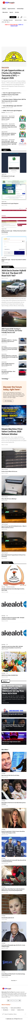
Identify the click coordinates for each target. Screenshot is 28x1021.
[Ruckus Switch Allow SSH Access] (14, 458)
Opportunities (5, 67)
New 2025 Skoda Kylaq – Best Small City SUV (8, 372)
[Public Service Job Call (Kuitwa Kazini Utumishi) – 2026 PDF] (22, 134)
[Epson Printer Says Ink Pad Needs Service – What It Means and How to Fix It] (14, 513)
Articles (3, 96)
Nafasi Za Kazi (5, 116)
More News (5, 749)
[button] (18, 17)
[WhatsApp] (9, 22)
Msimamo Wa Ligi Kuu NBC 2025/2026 (12, 714)
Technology (5, 379)
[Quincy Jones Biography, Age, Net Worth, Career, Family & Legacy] (14, 932)
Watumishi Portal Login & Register (10, 203)
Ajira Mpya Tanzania (8, 20)
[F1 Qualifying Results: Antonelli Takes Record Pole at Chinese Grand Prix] (14, 847)
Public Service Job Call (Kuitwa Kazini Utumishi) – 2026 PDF (9, 134)
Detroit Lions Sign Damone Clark (11, 741)
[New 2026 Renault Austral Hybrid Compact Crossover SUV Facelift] (22, 349)
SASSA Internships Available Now (10, 675)
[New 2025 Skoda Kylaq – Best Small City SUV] (22, 372)
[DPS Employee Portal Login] (14, 163)
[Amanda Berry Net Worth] (14, 904)
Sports (5, 681)
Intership (3, 586)
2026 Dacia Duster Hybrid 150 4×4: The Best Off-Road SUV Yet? (14, 273)
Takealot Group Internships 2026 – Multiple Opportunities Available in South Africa (12, 647)
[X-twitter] (14, 1000)
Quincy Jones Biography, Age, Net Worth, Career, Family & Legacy (13, 945)
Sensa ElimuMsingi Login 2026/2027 (12, 105)
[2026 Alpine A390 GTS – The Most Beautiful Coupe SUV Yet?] (22, 341)
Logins (5, 150)
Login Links (4, 174)
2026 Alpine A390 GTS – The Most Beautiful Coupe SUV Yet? (9, 340)
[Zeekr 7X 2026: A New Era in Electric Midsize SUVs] (22, 364)
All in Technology (8, 400)
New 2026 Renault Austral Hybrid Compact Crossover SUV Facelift (9, 348)
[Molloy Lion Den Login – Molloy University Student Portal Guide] (14, 217)
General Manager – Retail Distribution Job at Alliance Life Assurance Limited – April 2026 (9, 142)
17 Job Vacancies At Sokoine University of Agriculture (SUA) (9, 126)
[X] (4, 22)
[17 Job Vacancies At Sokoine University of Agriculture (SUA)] (22, 126)
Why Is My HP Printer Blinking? (9, 498)
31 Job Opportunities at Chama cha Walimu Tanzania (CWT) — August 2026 (13, 74)
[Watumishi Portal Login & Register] (14, 190)
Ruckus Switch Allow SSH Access (9, 471)
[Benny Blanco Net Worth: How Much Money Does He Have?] (14, 789)
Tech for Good (5, 426)
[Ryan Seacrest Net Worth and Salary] (14, 762)
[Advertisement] (14, 35)
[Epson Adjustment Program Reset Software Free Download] (14, 541)
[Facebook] (2, 22)
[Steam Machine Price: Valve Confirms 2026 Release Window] (14, 415)
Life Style (4, 722)
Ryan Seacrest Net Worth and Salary (10, 775)
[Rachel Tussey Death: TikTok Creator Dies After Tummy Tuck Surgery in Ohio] (14, 818)
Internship (6, 563)
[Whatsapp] (17, 1000)
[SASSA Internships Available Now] (14, 662)
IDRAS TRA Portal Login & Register (12, 110)
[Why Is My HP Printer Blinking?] (14, 485)
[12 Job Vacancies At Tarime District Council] (22, 118)
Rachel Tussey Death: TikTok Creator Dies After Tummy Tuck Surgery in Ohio (13, 832)
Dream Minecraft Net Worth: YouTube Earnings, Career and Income (13, 974)
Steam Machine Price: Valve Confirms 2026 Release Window (12, 431)
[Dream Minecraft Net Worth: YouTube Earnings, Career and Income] (14, 960)
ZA (7, 615)
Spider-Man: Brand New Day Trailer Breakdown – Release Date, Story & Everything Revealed (13, 889)
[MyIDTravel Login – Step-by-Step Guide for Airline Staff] (14, 246)
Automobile (6, 267)
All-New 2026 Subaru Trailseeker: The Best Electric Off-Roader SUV (10, 356)
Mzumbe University (10, 586)
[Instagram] (5, 22)
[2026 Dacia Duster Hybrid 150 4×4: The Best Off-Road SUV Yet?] (14, 288)
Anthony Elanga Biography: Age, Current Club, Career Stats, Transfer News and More (13, 726)
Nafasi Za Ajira (18, 20)
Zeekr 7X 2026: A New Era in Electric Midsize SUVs (8, 364)
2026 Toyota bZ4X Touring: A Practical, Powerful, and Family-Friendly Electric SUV (12, 330)
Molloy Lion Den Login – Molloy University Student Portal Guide (14, 231)
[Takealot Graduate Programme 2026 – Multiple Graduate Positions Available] (14, 604)
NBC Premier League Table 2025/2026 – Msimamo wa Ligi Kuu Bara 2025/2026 (13, 689)
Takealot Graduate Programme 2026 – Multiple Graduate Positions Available (13, 618)
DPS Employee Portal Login (8, 176)
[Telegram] (7, 22)
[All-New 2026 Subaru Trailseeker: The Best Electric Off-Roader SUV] (22, 357)
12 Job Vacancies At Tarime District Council (8, 118)
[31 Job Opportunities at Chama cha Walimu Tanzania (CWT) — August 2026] (14, 57)
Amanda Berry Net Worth (8, 917)
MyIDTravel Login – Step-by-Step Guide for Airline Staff (14, 260)
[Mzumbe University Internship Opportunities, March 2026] (14, 575)
